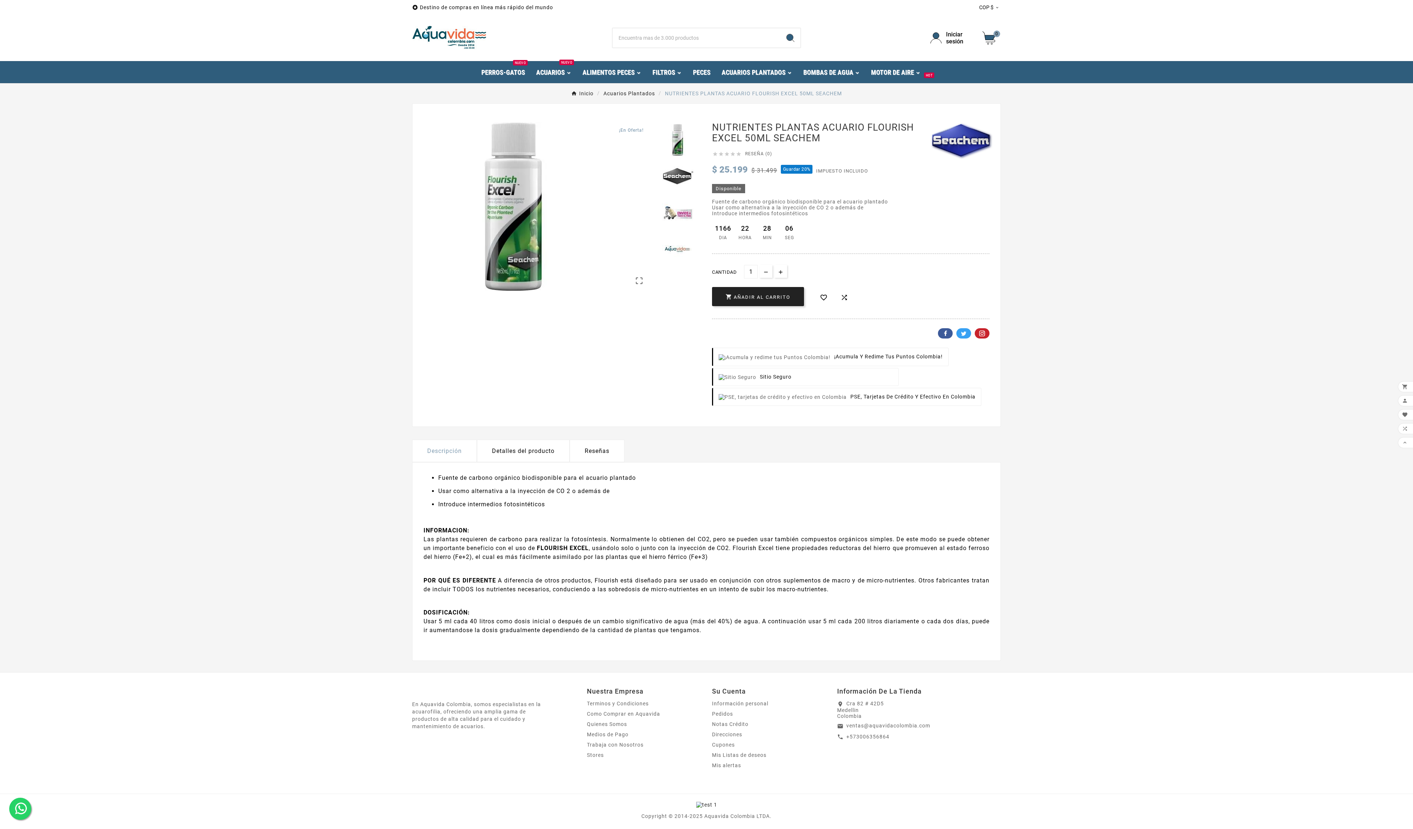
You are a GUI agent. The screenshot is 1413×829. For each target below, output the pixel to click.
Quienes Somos (607, 724)
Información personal (740, 703)
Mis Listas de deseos (739, 755)
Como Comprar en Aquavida (623, 714)
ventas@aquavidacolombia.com (888, 726)
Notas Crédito (730, 724)
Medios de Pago (607, 734)
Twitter (963, 333)
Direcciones (727, 734)
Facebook (945, 333)
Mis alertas (726, 765)
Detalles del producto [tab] (523, 450)
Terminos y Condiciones (618, 703)
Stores (595, 755)
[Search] (790, 38)
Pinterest (982, 333)
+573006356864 (867, 737)
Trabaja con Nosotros (615, 745)
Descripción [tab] (444, 450)
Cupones (723, 745)
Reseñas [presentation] (597, 450)
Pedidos (722, 714)
